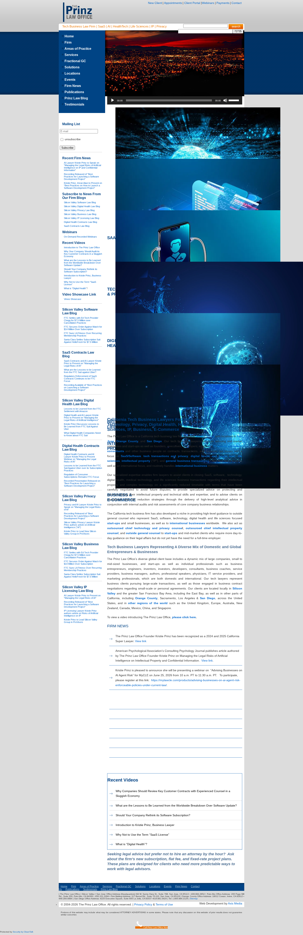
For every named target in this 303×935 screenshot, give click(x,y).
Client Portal (191, 3)
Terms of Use (164, 904)
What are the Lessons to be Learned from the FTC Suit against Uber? (82, 370)
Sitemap (194, 898)
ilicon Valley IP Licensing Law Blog (139, 743)
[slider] (234, 100)
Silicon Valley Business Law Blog (136, 733)
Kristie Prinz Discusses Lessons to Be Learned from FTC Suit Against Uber (81, 426)
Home (69, 36)
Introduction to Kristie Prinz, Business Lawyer (145, 825)
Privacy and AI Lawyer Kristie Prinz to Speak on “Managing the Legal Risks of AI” (82, 507)
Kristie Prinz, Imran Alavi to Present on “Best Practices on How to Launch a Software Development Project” (83, 185)
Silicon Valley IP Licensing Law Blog (77, 589)
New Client (155, 3)
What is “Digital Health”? (131, 844)
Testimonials (74, 104)
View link (140, 641)
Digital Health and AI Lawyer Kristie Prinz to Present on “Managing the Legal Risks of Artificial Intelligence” (81, 417)
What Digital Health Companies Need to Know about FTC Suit (82, 434)
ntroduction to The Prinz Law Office (82, 247)
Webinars (208, 3)
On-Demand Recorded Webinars (80, 236)
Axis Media (235, 903)
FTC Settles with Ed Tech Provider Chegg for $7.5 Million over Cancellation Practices (81, 320)
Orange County (127, 441)
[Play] (112, 100)
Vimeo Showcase (72, 299)
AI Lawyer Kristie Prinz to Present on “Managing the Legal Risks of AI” (82, 596)
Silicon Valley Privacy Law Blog (135, 723)
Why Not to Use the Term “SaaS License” (142, 834)
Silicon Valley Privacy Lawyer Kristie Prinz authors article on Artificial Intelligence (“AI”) (82, 525)
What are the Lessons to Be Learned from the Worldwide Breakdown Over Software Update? (176, 805)
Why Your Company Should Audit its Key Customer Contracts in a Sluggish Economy (83, 254)
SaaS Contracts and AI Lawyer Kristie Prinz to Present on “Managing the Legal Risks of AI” (82, 363)
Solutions (72, 67)
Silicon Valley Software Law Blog (136, 704)
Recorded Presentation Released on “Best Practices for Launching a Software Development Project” (82, 483)
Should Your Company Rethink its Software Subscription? (153, 815)
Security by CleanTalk (23, 932)
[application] (174, 100)
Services (71, 55)
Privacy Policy (143, 904)
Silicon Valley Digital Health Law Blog (139, 714)
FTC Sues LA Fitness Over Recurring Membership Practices (83, 334)
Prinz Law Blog (76, 98)
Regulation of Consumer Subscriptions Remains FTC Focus (81, 475)
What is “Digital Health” (75, 288)
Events (70, 79)
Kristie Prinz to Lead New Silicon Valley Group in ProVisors (80, 532)
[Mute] (225, 100)
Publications (74, 92)
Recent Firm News (76, 158)
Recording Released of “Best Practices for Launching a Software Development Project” (81, 176)
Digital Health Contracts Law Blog (137, 752)
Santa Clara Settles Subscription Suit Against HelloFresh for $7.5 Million (82, 340)
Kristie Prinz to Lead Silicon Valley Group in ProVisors (80, 620)
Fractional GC (75, 61)
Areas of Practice (78, 48)
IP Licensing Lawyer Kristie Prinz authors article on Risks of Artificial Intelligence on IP (81, 613)
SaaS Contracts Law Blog (132, 762)
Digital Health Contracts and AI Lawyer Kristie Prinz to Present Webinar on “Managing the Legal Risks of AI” (80, 458)
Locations (72, 73)
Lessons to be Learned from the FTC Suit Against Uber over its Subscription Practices (83, 468)
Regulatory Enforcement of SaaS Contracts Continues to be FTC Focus (80, 378)
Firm (68, 42)
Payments (222, 3)
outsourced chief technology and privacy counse (144, 528)
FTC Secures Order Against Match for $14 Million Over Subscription (83, 328)
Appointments (173, 3)
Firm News (73, 86)
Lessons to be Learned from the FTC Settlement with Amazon (82, 410)
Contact (236, 3)
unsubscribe (72, 139)
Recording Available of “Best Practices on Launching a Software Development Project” (83, 387)
